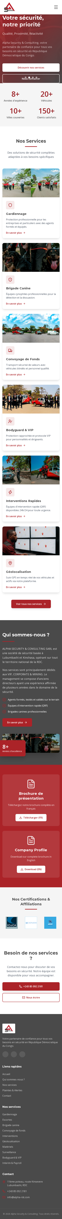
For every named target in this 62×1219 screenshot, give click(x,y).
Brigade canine (10, 1125)
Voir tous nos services (29, 604)
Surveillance (9, 1152)
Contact (6, 1095)
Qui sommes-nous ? (13, 1079)
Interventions (10, 1136)
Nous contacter (31, 78)
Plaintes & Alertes (12, 1090)
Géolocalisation (11, 1141)
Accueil (6, 1074)
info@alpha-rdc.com (18, 1197)
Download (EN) (33, 869)
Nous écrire (33, 997)
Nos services (9, 1085)
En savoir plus (14, 232)
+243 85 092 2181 (33, 986)
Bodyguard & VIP (12, 1157)
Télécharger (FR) (33, 817)
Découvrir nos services (31, 67)
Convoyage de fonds (13, 1130)
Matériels (7, 1146)
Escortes (7, 1119)
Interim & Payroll (11, 1163)
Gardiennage (9, 1114)
